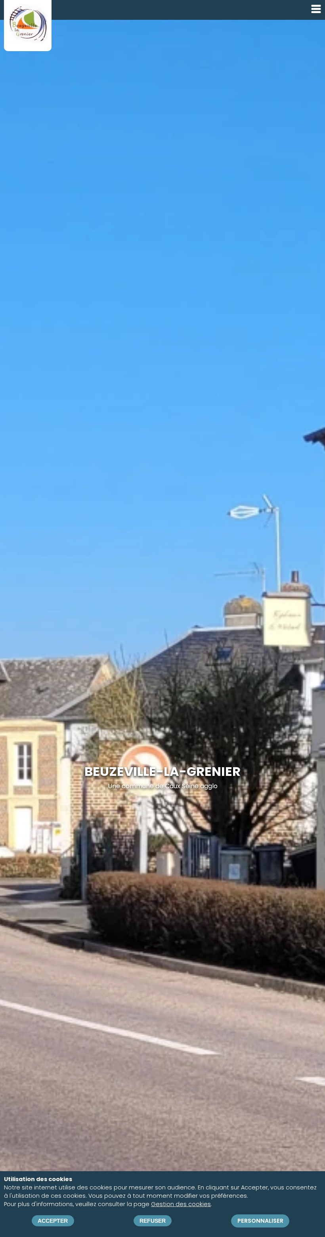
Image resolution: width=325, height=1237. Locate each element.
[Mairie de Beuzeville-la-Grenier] (28, 40)
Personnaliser (260, 1221)
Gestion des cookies (181, 1204)
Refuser (153, 1221)
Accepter (53, 1221)
